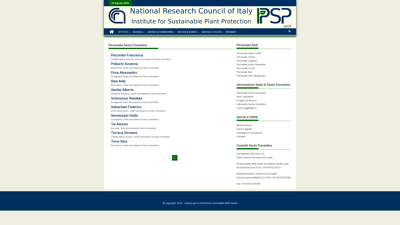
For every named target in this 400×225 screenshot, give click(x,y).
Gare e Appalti (244, 128)
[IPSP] (112, 31)
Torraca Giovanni (124, 133)
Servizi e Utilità (211, 32)
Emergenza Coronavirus (249, 132)
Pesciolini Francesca (127, 55)
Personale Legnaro (247, 60)
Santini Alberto (122, 90)
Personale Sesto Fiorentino (251, 64)
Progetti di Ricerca (247, 100)
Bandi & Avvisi (244, 125)
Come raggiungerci (247, 107)
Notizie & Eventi (187, 32)
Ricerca (137, 32)
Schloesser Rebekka (126, 98)
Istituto (123, 32)
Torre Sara (119, 141)
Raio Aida (118, 81)
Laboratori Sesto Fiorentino (251, 104)
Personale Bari (244, 71)
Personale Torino (246, 56)
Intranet (231, 32)
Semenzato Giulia (124, 116)
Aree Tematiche (245, 96)
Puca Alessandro (124, 73)
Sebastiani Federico (126, 107)
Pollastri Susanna (124, 64)
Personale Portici (246, 68)
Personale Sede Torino (249, 53)
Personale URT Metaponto (251, 75)
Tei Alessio (119, 124)
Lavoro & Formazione (160, 32)
